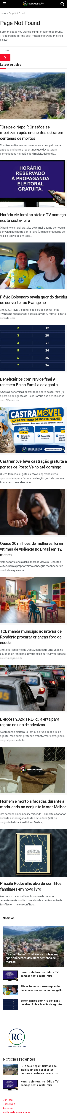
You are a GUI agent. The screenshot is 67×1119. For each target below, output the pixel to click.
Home (3, 13)
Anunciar (8, 1108)
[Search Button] (5, 57)
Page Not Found (17, 13)
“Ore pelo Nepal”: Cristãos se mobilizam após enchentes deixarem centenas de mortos (31, 133)
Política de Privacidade (16, 1112)
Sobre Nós (9, 1104)
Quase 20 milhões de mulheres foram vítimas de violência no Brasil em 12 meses (32, 549)
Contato (8, 1099)
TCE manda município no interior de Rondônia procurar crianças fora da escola (30, 637)
